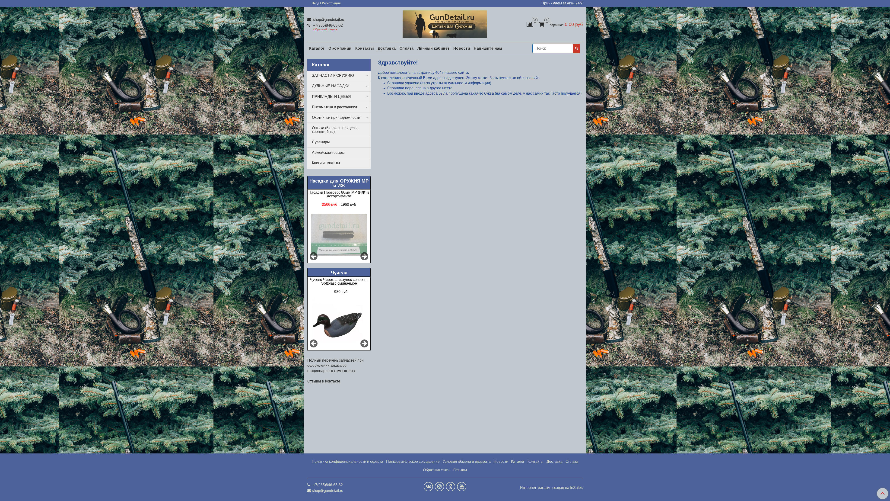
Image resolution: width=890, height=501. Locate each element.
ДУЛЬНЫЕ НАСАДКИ (331, 86)
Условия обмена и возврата (467, 461)
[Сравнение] (530, 24)
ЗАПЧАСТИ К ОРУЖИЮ (333, 75)
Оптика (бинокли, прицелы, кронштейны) (335, 130)
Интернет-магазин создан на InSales (551, 488)
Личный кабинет (433, 48)
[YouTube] (461, 486)
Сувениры (321, 142)
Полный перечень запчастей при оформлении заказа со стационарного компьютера (335, 365)
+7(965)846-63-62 (327, 25)
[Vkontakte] (428, 486)
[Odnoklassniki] (450, 486)
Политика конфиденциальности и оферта (347, 461)
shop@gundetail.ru (328, 20)
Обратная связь (436, 470)
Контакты (364, 48)
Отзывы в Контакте (323, 381)
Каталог (317, 48)
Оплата (407, 48)
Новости (461, 48)
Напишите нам (488, 48)
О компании (340, 48)
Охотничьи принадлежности (336, 117)
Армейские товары (328, 152)
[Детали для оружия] (445, 23)
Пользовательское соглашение (413, 461)
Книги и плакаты (326, 163)
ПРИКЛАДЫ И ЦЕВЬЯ (331, 97)
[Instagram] (439, 486)
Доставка (387, 48)
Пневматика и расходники (334, 107)
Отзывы (460, 470)
